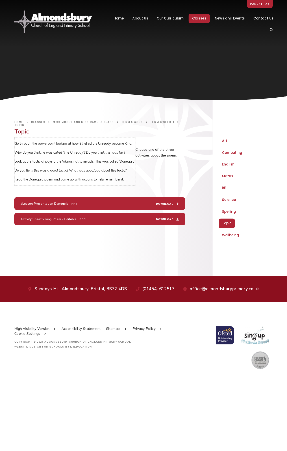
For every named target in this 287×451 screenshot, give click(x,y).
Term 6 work (132, 122)
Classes (38, 122)
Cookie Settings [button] (27, 333)
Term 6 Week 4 (162, 122)
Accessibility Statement (81, 328)
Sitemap (113, 328)
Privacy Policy (144, 328)
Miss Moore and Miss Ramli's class (83, 122)
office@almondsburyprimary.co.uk (224, 288)
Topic (19, 125)
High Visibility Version (32, 328)
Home (19, 122)
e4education (81, 346)
